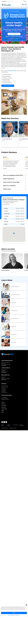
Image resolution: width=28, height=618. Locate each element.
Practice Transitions (4, 398)
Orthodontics (14, 334)
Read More (5, 168)
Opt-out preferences (11, 615)
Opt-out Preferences (22, 425)
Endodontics (13, 302)
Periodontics (13, 342)
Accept (14, 612)
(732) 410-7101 (18, 36)
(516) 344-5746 (3, 365)
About (2, 402)
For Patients (3, 1)
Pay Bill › (25, 1)
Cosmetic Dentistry (15, 286)
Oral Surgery (13, 326)
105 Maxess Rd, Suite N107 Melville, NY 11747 (4, 370)
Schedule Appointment (7, 85)
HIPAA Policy (2, 425)
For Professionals (10, 1)
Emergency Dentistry (15, 294)
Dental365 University (5, 399)
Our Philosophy (4, 397)
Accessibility (16, 424)
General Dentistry (14, 318)
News (2, 410)
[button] (26, 605)
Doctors (3, 407)
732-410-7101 (6, 204)
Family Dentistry (14, 310)
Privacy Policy (17, 615)
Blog (2, 412)
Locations (3, 405)
